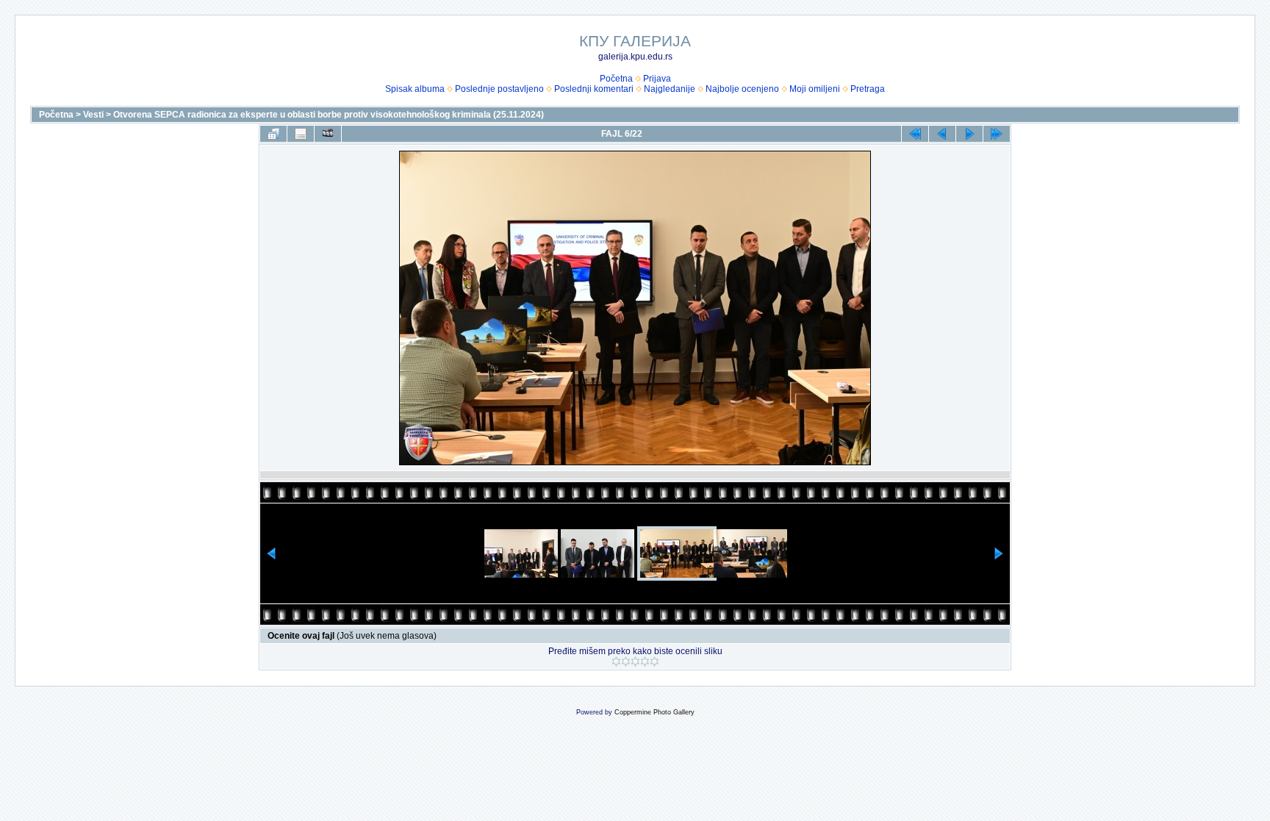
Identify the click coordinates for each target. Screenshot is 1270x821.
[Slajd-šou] (328, 134)
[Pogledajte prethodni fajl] (942, 134)
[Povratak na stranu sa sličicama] (273, 134)
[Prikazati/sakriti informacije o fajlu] (300, 134)
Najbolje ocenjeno (742, 89)
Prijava (657, 79)
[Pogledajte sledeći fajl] (969, 134)
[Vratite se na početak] (915, 134)
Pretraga (867, 89)
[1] (616, 661)
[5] (654, 661)
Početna (616, 79)
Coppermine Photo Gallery (654, 712)
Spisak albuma (415, 89)
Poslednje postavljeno (499, 89)
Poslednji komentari (594, 89)
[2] (626, 661)
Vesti (93, 115)
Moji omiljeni (814, 89)
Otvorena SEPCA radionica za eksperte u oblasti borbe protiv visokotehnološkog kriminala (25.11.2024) (328, 115)
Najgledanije (669, 89)
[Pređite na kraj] (996, 134)
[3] (635, 661)
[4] (645, 661)
